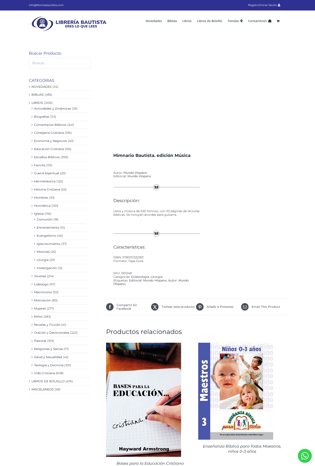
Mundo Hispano (135, 173)
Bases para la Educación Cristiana (150, 463)
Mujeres (40, 308)
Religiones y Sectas (48, 349)
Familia (39, 165)
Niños (38, 317)
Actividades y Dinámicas (52, 108)
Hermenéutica (45, 181)
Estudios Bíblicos (47, 157)
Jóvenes (40, 276)
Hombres (41, 198)
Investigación (47, 268)
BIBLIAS (38, 95)
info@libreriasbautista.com (46, 5)
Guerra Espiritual (46, 173)
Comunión (44, 219)
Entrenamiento (48, 227)
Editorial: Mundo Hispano (148, 280)
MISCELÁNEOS (43, 389)
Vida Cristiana (44, 373)
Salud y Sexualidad (48, 357)
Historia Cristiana (47, 189)
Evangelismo (46, 236)
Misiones (43, 252)
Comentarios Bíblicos (50, 125)
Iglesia (39, 214)
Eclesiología (140, 277)
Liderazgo (41, 284)
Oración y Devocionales (51, 333)
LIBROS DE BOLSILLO (48, 381)
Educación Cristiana (49, 149)
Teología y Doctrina (48, 365)
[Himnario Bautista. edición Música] (149, 94)
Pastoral (40, 341)
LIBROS (37, 103)
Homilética (42, 206)
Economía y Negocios (50, 141)
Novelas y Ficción (47, 325)
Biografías (41, 117)
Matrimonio (43, 292)
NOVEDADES (42, 87)
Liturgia (156, 277)
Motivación (42, 300)
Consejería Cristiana (49, 133)
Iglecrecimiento (48, 244)
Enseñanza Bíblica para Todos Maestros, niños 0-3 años (242, 449)
